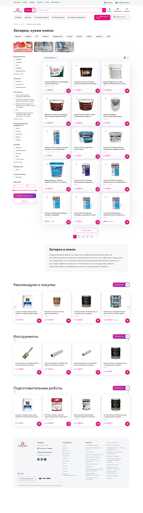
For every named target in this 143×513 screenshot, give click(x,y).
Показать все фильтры (25, 195)
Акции (64, 463)
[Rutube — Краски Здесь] (42, 459)
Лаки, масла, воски (92, 464)
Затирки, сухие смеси (113, 445)
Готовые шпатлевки (112, 442)
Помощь (65, 466)
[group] (23, 47)
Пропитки (109, 478)
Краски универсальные (93, 457)
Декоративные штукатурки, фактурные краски (94, 470)
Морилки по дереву (112, 456)
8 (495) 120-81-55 (42, 445)
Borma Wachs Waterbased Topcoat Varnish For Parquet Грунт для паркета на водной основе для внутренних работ (85, 417)
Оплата (25, 2)
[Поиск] (104, 10)
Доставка (17, 2)
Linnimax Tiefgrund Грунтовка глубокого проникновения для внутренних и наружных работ (26, 313)
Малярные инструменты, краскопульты (114, 452)
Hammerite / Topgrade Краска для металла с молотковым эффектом (114, 313)
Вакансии (65, 450)
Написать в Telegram (46, 448)
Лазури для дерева (112, 475)
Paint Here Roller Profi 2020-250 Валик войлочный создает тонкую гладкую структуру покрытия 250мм (56, 366)
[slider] (13, 190)
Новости (65, 468)
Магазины (65, 455)
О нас (47, 2)
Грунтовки (89, 466)
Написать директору (26, 478)
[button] (14, 41)
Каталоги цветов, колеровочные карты (113, 468)
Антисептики (90, 452)
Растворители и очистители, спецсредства (115, 448)
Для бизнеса (55, 2)
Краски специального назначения (93, 460)
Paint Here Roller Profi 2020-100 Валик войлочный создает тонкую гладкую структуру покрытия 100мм (85, 366)
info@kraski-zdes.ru (43, 455)
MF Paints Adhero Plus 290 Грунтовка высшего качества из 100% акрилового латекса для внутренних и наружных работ (56, 417)
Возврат (32, 2)
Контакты (40, 2)
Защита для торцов (112, 464)
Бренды (64, 448)
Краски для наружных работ (95, 454)
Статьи (64, 471)
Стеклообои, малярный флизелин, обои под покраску (113, 460)
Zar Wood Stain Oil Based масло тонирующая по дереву (85, 312)
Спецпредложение (92, 445)
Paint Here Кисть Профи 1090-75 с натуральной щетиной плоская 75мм (27, 365)
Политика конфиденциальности (69, 474)
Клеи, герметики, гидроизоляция (111, 472)
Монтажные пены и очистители (92, 478)
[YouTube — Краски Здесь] (45, 459)
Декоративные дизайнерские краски (93, 474)
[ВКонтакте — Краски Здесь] (38, 459)
